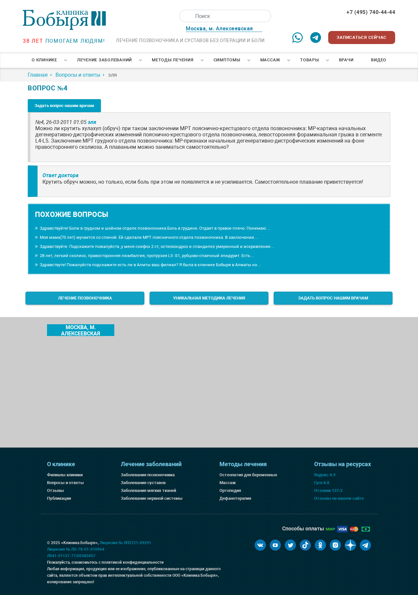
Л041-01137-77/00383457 (71, 556)
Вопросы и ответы (65, 482)
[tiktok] (305, 545)
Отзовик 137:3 (328, 490)
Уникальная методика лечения (209, 298)
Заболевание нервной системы (152, 498)
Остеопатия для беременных (248, 474)
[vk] (260, 545)
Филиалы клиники (65, 474)
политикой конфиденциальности (133, 562)
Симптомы (227, 59)
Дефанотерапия (235, 498)
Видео (378, 59)
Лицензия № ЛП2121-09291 (125, 543)
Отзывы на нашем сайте (339, 498)
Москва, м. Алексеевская (80, 330)
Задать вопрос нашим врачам (64, 105)
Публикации (59, 498)
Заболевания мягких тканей (148, 490)
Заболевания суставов (143, 482)
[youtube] (275, 545)
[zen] (350, 545)
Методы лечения (173, 59)
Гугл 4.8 (321, 482)
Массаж (270, 59)
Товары (309, 59)
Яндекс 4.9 (324, 474)
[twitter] (290, 545)
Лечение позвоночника (85, 298)
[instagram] (335, 545)
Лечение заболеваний (104, 59)
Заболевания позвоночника (148, 474)
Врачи (346, 59)
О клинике (44, 59)
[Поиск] (185, 16)
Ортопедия (230, 490)
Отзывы (55, 490)
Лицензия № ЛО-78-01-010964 (75, 549)
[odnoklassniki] (320, 545)
